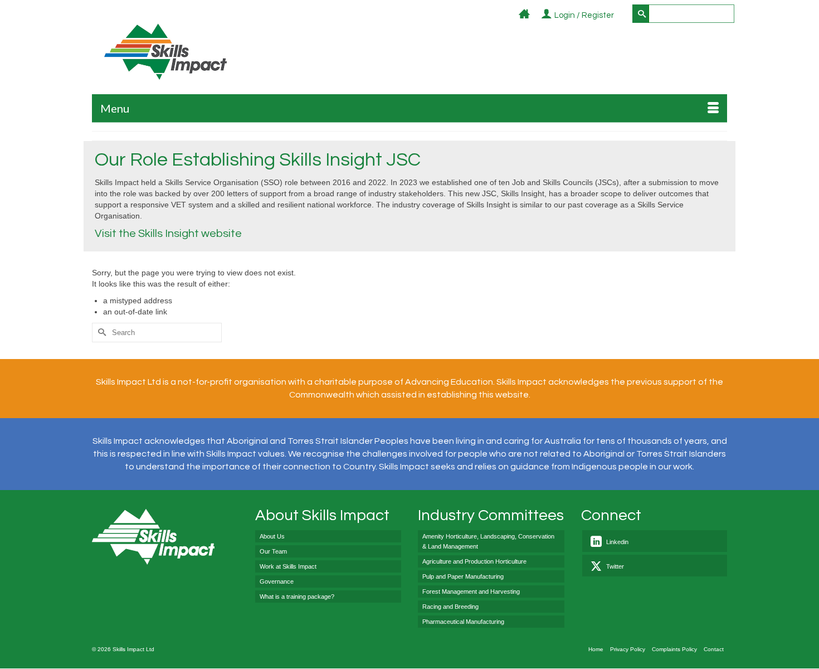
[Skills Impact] (165, 51)
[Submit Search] (640, 13)
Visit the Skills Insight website (168, 233)
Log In (620, 16)
